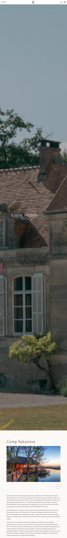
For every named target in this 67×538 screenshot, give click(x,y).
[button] (52, 486)
